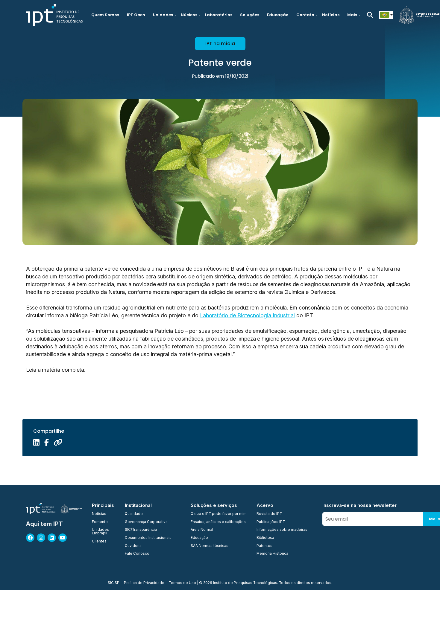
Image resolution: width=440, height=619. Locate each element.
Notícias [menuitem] (99, 514)
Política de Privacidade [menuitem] (144, 583)
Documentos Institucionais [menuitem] (148, 538)
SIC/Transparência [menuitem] (141, 530)
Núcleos (189, 15)
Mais (352, 15)
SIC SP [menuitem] (113, 583)
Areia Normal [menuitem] (202, 530)
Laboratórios (218, 15)
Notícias (330, 15)
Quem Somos (105, 15)
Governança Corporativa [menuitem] (146, 522)
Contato (305, 15)
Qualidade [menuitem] (134, 514)
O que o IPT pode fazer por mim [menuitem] (219, 514)
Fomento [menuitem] (100, 522)
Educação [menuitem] (199, 538)
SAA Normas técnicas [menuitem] (209, 546)
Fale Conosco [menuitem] (137, 554)
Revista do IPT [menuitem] (269, 514)
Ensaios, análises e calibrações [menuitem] (218, 522)
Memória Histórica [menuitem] (272, 554)
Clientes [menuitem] (99, 541)
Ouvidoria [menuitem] (133, 546)
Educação (278, 15)
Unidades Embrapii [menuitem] (100, 531)
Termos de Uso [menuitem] (182, 583)
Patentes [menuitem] (264, 546)
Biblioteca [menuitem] (265, 538)
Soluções (249, 15)
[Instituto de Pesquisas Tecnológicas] (54, 15)
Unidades (163, 15)
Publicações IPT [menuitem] (271, 522)
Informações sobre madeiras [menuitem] (282, 530)
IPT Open (136, 15)
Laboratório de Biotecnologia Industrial (247, 315)
